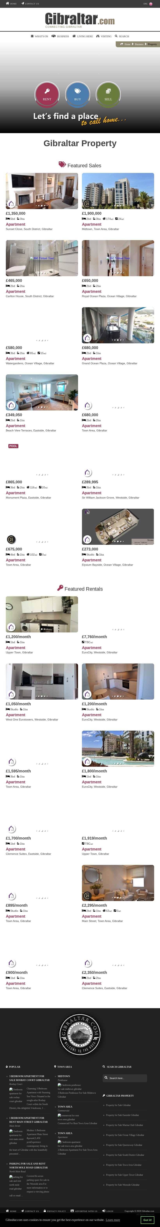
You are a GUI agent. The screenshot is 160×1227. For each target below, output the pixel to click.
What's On (41, 36)
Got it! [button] (147, 1220)
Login (110, 1211)
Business (139, 44)
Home (13, 4)
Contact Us (32, 4)
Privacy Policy (56, 1211)
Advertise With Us (86, 1211)
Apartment (15, 224)
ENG (146, 4)
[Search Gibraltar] (106, 1078)
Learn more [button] (113, 1220)
